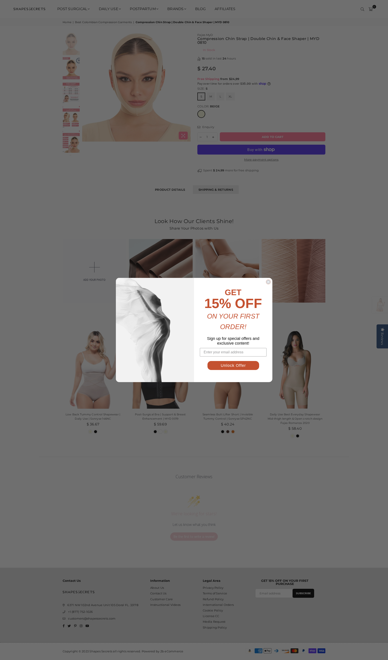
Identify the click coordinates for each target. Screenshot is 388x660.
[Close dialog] (268, 282)
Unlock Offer (233, 365)
